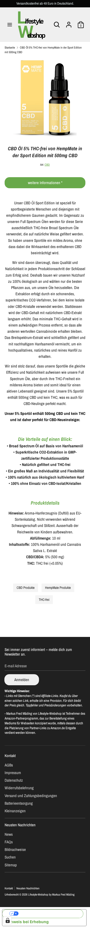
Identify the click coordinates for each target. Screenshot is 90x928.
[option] (45, 98)
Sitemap (11, 864)
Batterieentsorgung (19, 803)
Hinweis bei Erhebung (27, 921)
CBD (47, 165)
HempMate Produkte (58, 587)
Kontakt (10, 755)
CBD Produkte (26, 587)
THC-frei (44, 599)
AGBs (9, 765)
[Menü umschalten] (10, 24)
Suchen (10, 857)
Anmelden (21, 679)
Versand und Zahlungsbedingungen (31, 795)
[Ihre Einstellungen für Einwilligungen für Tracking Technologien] (8, 920)
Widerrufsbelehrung (19, 787)
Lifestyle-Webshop (38, 894)
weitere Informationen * (45, 182)
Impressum (13, 772)
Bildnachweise (15, 849)
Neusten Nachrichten (20, 824)
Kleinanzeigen (15, 810)
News (9, 834)
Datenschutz (14, 780)
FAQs (9, 841)
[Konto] (68, 23)
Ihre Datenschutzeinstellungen (48, 913)
